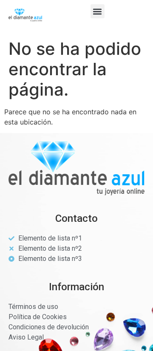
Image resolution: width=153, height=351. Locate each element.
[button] (98, 11)
